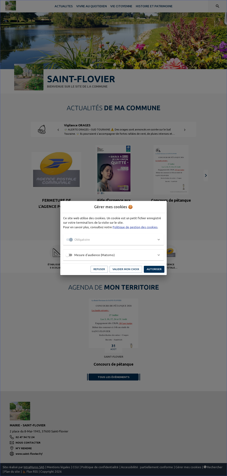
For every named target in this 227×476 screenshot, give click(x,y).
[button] (113, 239)
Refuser (99, 269)
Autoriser (154, 269)
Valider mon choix (125, 269)
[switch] (67, 255)
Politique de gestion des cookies (135, 227)
